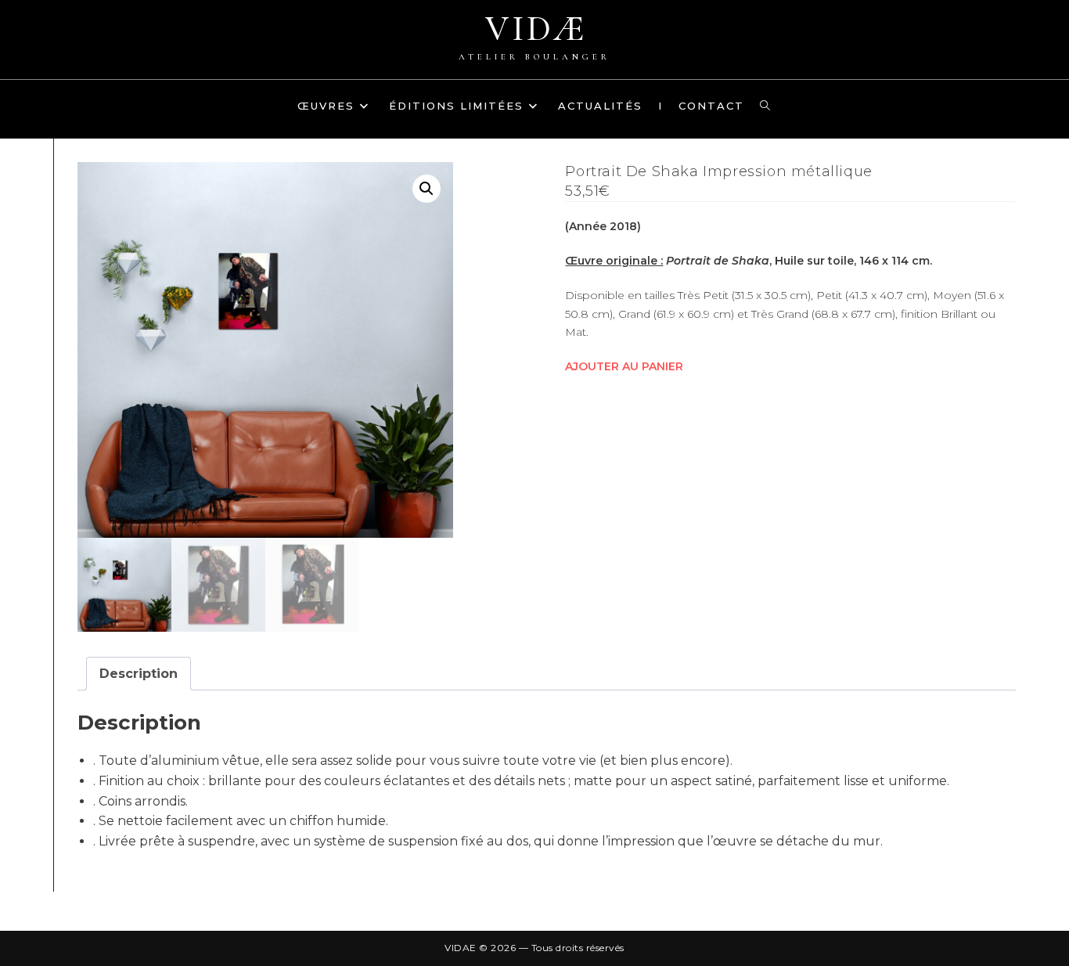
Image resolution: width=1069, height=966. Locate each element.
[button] (426, 189)
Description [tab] (138, 673)
